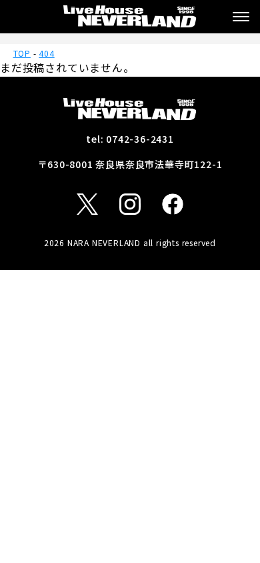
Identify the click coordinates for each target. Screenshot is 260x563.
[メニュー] (241, 16)
